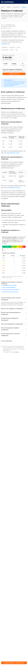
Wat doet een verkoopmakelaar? (10, 289)
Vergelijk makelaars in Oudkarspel (13, 663)
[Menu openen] (26, 2)
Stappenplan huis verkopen (9, 285)
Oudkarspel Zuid (5, 44)
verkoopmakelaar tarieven (13, 153)
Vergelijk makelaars (13, 73)
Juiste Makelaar (15, 352)
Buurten (12, 49)
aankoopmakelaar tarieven (13, 187)
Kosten (18, 47)
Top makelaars (12, 47)
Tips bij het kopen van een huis (10, 292)
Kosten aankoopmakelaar (9, 287)
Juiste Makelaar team (10, 24)
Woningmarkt (4, 47)
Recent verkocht (5, 49)
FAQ (16, 49)
